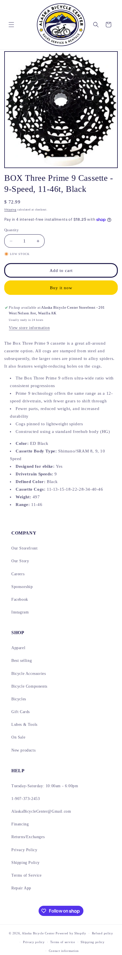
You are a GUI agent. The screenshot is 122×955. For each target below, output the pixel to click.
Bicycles (18, 699)
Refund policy (102, 933)
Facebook (19, 599)
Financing (20, 824)
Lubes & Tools (24, 724)
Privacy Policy (24, 850)
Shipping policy (93, 942)
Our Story (20, 561)
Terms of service (62, 942)
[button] (11, 24)
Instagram (20, 612)
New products (23, 750)
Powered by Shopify (71, 933)
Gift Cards (20, 712)
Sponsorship (22, 587)
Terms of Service (26, 875)
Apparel (18, 648)
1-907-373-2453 (25, 799)
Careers (17, 574)
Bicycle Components (29, 686)
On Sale (18, 737)
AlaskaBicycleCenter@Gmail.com (41, 811)
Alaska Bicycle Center (38, 933)
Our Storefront (24, 548)
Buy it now (61, 288)
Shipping (10, 209)
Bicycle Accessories (28, 673)
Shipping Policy (25, 862)
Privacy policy (34, 942)
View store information (29, 328)
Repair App (21, 888)
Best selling (21, 660)
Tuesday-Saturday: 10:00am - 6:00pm (44, 786)
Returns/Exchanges (28, 837)
